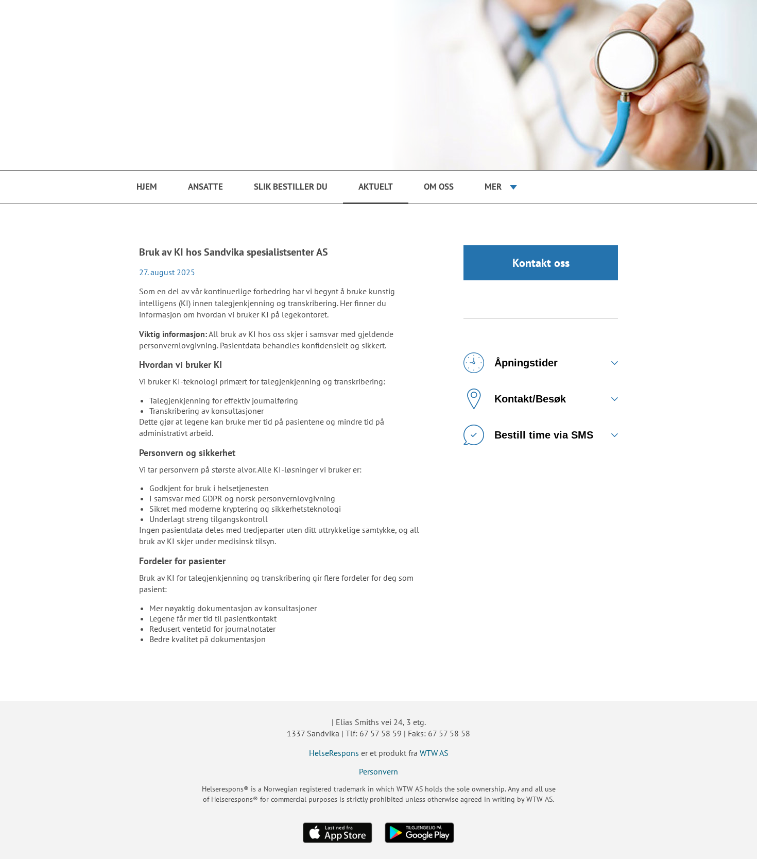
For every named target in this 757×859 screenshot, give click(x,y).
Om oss (439, 186)
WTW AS (434, 753)
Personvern (378, 771)
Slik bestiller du (291, 186)
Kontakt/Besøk (530, 399)
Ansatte (205, 186)
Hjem (146, 186)
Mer (493, 186)
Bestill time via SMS (543, 435)
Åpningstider (526, 362)
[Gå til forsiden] (378, 85)
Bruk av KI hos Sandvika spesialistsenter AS (233, 252)
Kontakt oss (541, 263)
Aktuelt (375, 186)
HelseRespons (334, 753)
